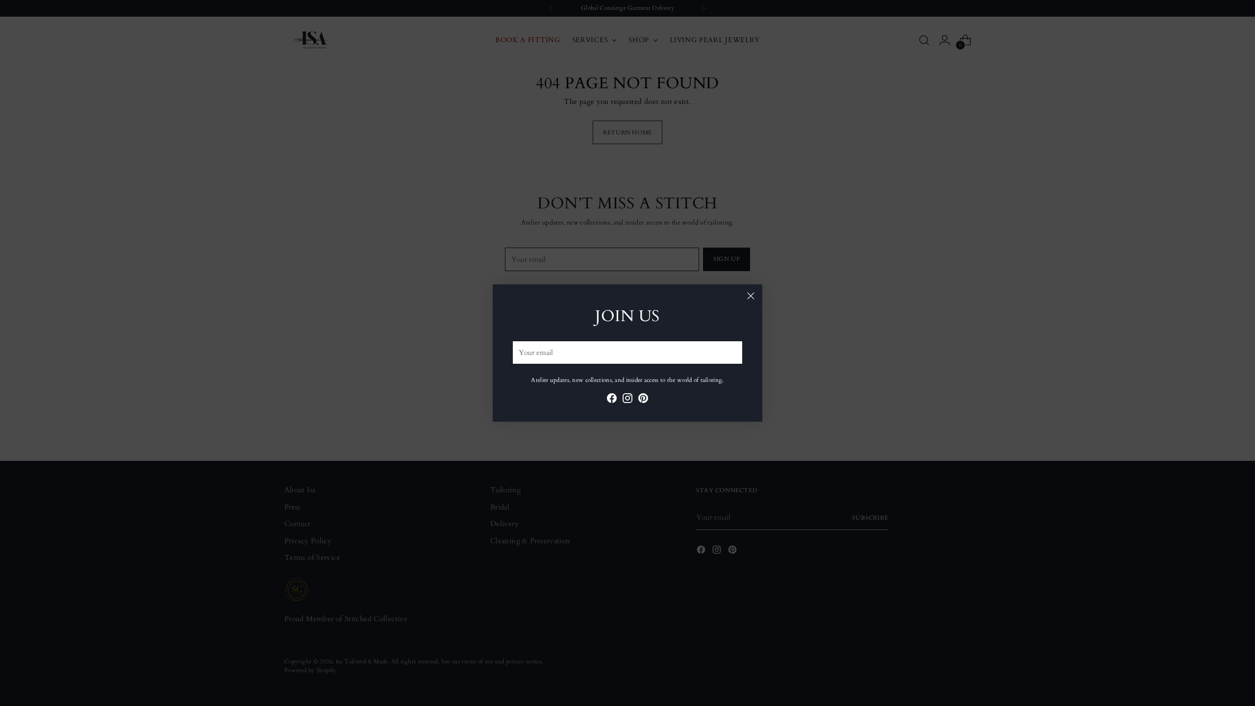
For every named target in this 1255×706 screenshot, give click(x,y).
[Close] (750, 295)
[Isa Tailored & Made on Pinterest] (643, 399)
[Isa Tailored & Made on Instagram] (627, 399)
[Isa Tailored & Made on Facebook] (612, 399)
